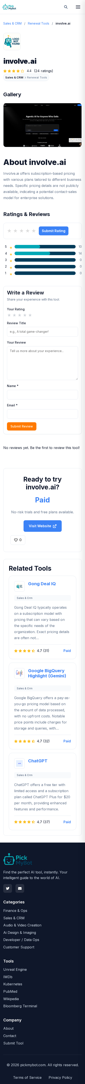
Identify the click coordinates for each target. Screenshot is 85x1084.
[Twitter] (7, 888)
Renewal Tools (38, 23)
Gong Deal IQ (42, 583)
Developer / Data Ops (21, 940)
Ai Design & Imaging (19, 932)
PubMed (10, 991)
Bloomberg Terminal (20, 1006)
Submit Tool (13, 1043)
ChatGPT (38, 760)
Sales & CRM (12, 23)
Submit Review (21, 426)
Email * (12, 405)
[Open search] (65, 7)
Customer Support (18, 947)
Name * (13, 386)
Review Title (16, 323)
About (8, 1028)
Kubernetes (12, 984)
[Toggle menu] (78, 7)
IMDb (7, 977)
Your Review (16, 342)
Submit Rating (53, 231)
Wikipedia (11, 999)
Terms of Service (27, 1077)
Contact (9, 1036)
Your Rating (16, 309)
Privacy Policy (60, 1077)
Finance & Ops (15, 910)
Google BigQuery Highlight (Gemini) (47, 673)
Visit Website (40, 526)
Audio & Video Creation (22, 925)
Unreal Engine (15, 969)
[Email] (19, 888)
